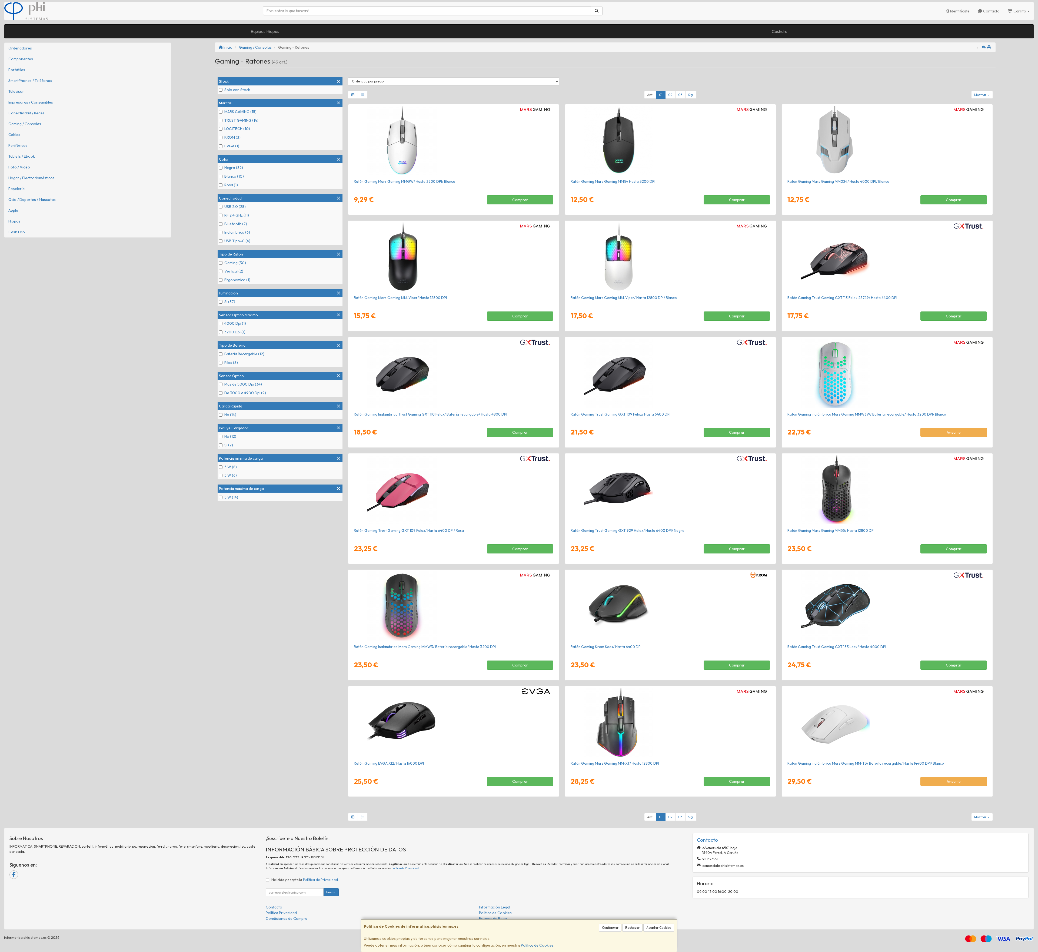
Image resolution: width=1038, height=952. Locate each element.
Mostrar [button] (980, 95)
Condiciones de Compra (286, 918)
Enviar (331, 892)
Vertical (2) (233, 271)
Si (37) (229, 301)
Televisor (16, 91)
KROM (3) (232, 137)
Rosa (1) (231, 185)
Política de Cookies (537, 945)
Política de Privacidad (405, 868)
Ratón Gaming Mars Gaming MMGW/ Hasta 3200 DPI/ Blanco (404, 181)
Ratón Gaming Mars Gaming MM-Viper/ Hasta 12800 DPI (400, 298)
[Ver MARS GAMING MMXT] (670, 722)
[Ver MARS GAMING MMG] (670, 140)
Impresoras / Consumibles (30, 102)
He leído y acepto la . (305, 879)
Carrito (1020, 11)
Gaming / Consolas (24, 123)
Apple (13, 210)
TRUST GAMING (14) (241, 120)
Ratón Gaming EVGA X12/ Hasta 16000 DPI (389, 763)
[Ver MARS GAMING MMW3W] (887, 373)
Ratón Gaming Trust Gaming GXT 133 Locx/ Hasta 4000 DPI (836, 647)
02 (670, 95)
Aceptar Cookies (658, 928)
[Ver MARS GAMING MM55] (887, 489)
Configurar (610, 928)
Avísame (954, 432)
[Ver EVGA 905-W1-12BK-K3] (453, 722)
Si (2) (228, 445)
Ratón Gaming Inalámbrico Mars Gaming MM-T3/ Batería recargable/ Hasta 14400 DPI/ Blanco (865, 763)
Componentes (20, 59)
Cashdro (779, 31)
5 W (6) (230, 475)
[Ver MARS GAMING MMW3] (453, 606)
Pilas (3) (231, 362)
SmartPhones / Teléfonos (30, 80)
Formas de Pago (493, 918)
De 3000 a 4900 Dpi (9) (245, 392)
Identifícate (959, 11)
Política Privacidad (281, 912)
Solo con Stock (237, 89)
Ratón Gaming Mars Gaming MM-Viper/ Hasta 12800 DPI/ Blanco (624, 298)
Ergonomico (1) (237, 279)
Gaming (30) (235, 262)
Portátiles (16, 69)
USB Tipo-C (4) (237, 240)
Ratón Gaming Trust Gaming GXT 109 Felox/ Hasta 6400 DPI (620, 414)
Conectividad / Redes (26, 113)
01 (661, 95)
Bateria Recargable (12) (244, 353)
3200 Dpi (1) (234, 332)
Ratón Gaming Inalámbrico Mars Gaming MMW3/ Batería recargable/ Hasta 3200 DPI (425, 647)
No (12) (230, 436)
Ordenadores (20, 48)
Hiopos (14, 221)
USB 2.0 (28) (235, 206)
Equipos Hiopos (265, 31)
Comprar (520, 199)
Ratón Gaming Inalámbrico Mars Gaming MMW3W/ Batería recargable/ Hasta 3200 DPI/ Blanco (866, 414)
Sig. (691, 95)
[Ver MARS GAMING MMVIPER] (453, 256)
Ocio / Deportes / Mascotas (32, 199)
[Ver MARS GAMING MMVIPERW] (670, 256)
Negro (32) (233, 167)
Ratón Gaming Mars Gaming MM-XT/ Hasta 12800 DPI (615, 763)
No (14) (230, 414)
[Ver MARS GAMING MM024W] (887, 140)
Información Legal (494, 907)
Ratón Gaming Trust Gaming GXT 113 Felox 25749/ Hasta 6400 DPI (842, 298)
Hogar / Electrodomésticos (31, 177)
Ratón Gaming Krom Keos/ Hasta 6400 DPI (606, 647)
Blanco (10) (234, 176)
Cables (14, 134)
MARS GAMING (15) (240, 111)
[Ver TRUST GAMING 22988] (887, 606)
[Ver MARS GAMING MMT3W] (887, 722)
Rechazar (632, 928)
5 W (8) (230, 467)
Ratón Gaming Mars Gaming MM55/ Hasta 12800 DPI (830, 530)
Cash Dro (16, 232)
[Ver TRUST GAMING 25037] (453, 373)
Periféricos (18, 145)
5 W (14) (231, 497)
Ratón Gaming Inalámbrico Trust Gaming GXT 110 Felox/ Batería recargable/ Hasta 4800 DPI (430, 414)
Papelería (16, 188)
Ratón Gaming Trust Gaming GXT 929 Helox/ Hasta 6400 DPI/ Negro (627, 530)
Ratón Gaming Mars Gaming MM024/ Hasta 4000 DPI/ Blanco (838, 181)
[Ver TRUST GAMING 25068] (453, 489)
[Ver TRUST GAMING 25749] (887, 256)
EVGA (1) (231, 146)
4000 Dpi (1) (235, 323)
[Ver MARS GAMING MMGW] (453, 140)
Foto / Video (19, 167)
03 (680, 95)
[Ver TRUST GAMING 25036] (670, 373)
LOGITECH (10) (237, 128)
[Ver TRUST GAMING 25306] (670, 489)
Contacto (991, 11)
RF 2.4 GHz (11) (236, 215)
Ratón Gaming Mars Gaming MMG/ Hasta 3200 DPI (613, 181)
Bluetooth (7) (235, 223)
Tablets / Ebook (21, 156)
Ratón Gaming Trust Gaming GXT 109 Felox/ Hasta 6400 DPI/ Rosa (409, 530)
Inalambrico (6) (237, 232)
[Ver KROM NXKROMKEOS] (670, 606)
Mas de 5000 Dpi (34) (243, 384)
